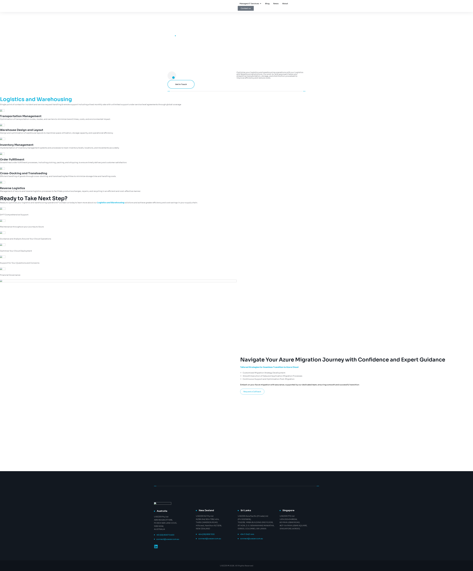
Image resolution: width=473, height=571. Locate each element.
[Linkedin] (156, 546)
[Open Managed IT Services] (261, 3)
